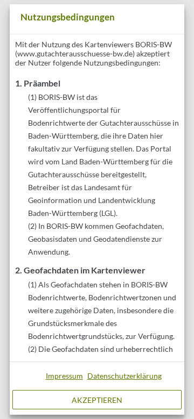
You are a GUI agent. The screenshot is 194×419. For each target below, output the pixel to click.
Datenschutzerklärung (124, 375)
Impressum (64, 375)
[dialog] (97, 209)
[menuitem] (64, 376)
